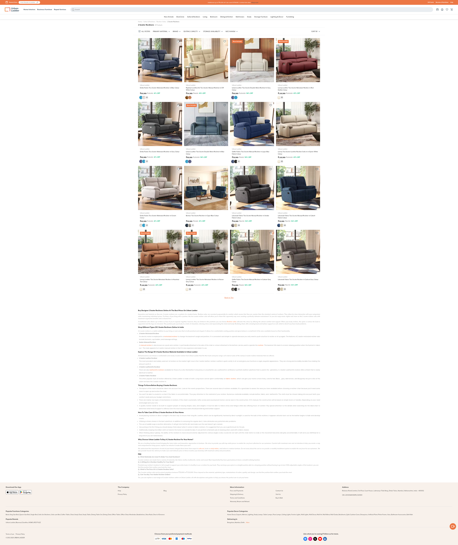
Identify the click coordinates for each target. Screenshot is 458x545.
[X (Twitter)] (315, 540)
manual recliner (146, 345)
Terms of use (10, 534)
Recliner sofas (231, 322)
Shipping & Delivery (236, 494)
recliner (260, 345)
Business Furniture (44, 10)
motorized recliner (170, 336)
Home (140, 22)
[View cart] (451, 9)
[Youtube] (320, 540)
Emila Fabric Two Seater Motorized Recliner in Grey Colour (159, 152)
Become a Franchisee (442, 2)
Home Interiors (29, 10)
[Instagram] (310, 540)
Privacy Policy (122, 494)
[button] (37, 2)
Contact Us (279, 491)
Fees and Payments (236, 491)
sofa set (201, 448)
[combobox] (28, 2)
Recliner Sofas (161, 22)
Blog (165, 491)
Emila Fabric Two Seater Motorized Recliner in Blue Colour (159, 88)
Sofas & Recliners (149, 22)
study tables (214, 448)
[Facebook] (305, 540)
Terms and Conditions (237, 498)
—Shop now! (254, 2)
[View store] (437, 9)
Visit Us (278, 494)
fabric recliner (231, 379)
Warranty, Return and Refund (239, 501)
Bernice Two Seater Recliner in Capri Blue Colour (202, 215)
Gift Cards (431, 2)
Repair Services (60, 10)
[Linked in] (325, 540)
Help (451, 2)
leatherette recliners (157, 370)
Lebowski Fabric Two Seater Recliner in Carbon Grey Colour (298, 279)
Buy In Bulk (279, 498)
